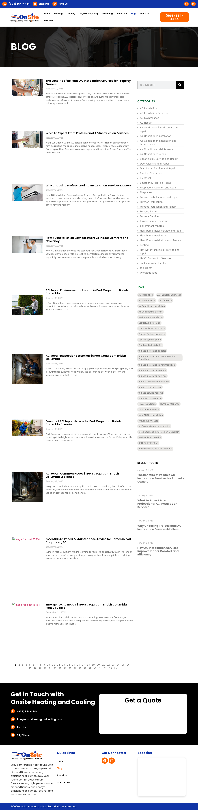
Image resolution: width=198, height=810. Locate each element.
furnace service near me (154, 221)
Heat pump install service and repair (161, 230)
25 (123, 664)
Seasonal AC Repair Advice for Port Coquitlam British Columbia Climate (83, 422)
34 (65, 668)
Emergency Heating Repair (155, 182)
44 (115, 668)
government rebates (152, 225)
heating (144, 245)
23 (113, 664)
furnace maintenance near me (153, 381)
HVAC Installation (147, 404)
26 (128, 664)
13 (63, 664)
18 (88, 664)
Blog (133, 13)
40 (95, 668)
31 (50, 668)
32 (55, 668)
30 (45, 668)
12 (58, 664)
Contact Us (63, 782)
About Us (144, 13)
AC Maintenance (149, 117)
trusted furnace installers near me (155, 448)
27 (30, 668)
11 (53, 664)
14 (68, 664)
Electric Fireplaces (150, 173)
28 (35, 668)
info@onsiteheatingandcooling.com (39, 719)
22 (108, 664)
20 (98, 664)
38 (85, 668)
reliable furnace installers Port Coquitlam (158, 431)
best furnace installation (150, 317)
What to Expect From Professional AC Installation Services (87, 133)
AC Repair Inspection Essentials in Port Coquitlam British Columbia (86, 357)
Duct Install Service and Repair (158, 168)
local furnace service (148, 409)
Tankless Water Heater (153, 263)
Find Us (63, 4)
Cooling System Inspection (151, 334)
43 (110, 668)
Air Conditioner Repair (153, 154)
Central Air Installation (149, 322)
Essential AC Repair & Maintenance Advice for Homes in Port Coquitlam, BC (88, 540)
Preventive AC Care (148, 420)
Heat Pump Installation (153, 235)
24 (118, 664)
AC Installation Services (154, 113)
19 (93, 664)
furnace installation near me (152, 370)
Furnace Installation (151, 201)
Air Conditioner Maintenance (156, 149)
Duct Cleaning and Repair (155, 163)
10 (48, 664)
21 (103, 664)
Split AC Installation (148, 443)
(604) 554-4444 (19, 4)
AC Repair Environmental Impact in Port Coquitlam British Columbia (87, 291)
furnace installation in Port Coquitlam (156, 364)
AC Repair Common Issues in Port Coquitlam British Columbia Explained (82, 475)
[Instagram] (193, 4)
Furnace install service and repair (159, 197)
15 (73, 664)
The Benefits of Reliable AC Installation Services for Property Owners (88, 82)
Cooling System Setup (149, 339)
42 (105, 668)
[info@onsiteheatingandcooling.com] (13, 719)
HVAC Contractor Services (155, 258)
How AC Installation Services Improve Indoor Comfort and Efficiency (87, 239)
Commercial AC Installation (151, 328)
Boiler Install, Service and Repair (159, 158)
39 (89, 668)
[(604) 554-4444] (4, 4)
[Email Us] (35, 4)
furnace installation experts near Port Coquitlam (157, 357)
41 (100, 668)
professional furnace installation (154, 426)
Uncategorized (148, 272)
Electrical (145, 177)
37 (80, 668)
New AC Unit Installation (150, 415)
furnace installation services (152, 376)
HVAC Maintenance (169, 404)
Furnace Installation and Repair (158, 206)
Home (46, 13)
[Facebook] (186, 4)
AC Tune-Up (165, 300)
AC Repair (146, 122)
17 (83, 664)
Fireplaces (146, 192)
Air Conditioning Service (150, 311)
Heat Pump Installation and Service (160, 240)
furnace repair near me (149, 387)
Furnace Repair (148, 211)
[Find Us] (54, 4)
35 (70, 668)
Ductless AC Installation (150, 345)
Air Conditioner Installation (155, 135)
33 (60, 668)
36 (75, 668)
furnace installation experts (152, 350)
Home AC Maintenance (149, 398)
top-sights (146, 267)
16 (78, 664)
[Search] (180, 85)
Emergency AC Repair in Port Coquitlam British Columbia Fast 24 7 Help (86, 606)
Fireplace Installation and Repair (158, 187)
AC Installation (148, 108)
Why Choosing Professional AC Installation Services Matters (88, 185)
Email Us (44, 4)
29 (40, 668)
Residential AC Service (149, 437)
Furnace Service (149, 216)
